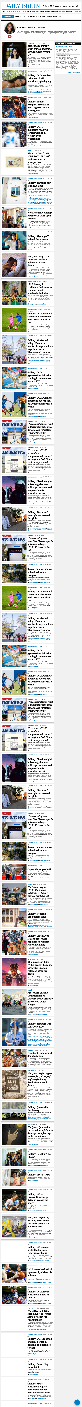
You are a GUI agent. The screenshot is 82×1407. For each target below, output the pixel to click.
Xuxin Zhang (38, 1036)
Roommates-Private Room (64, 46)
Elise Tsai (45, 202)
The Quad (26, 11)
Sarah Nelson (40, 529)
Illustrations (45, 11)
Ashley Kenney (33, 90)
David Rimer (41, 197)
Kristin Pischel (34, 203)
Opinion (19, 11)
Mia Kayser (43, 1210)
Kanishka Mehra (26, 27)
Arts (14, 11)
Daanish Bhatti (38, 1039)
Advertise (58, 6)
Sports (9, 11)
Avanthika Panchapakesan (36, 303)
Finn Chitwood (42, 195)
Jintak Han (35, 1044)
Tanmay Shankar (44, 146)
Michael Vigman (32, 199)
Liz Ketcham (42, 1038)
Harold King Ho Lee (46, 203)
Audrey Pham (44, 904)
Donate (65, 6)
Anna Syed (35, 1038)
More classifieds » (74, 72)
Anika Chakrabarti (32, 201)
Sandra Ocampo (35, 227)
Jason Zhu (30, 202)
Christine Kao (40, 199)
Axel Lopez (41, 925)
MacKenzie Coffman (37, 926)
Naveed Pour (34, 197)
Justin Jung (48, 199)
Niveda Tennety (37, 1041)
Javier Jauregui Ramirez (37, 362)
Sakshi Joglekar (42, 91)
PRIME (75, 11)
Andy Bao (37, 1043)
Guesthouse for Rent (63, 56)
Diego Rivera (47, 303)
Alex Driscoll (35, 198)
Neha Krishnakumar (37, 92)
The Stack (68, 11)
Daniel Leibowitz (46, 1041)
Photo (32, 11)
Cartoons (54, 11)
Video (37, 11)
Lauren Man (41, 360)
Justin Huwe (31, 304)
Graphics (61, 11)
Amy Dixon (32, 1036)
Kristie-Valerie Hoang (42, 1040)
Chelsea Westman (44, 198)
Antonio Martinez (42, 201)
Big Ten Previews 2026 (53, 16)
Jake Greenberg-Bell (42, 1118)
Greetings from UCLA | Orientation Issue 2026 (30, 16)
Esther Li (49, 201)
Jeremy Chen (33, 91)
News (4, 11)
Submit (71, 6)
